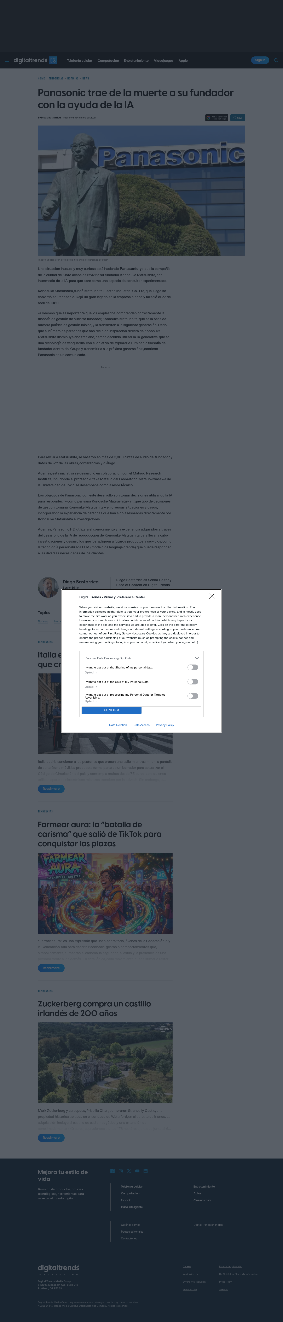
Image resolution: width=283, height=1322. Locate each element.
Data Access (141, 725)
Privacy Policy (165, 725)
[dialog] (141, 661)
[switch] (192, 667)
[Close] (213, 597)
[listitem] (141, 658)
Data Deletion (118, 725)
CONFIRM (111, 710)
